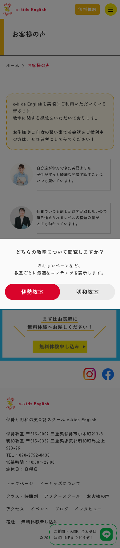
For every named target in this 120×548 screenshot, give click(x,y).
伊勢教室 (32, 291)
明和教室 (87, 291)
